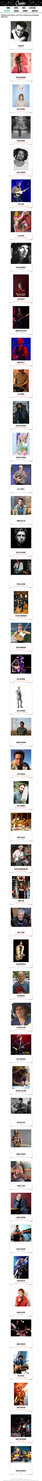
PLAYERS (7, 11)
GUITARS (33, 8)
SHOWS (25, 11)
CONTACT (35, 11)
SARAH (16, 11)
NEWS (16, 8)
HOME (8, 8)
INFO (23, 8)
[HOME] (21, 5)
